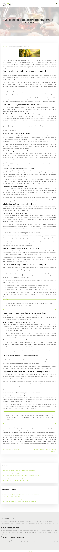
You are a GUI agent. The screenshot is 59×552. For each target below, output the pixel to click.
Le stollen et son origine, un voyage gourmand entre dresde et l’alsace (19, 473)
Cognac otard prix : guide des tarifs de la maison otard (15, 480)
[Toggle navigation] (56, 3)
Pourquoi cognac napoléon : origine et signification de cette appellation (19, 478)
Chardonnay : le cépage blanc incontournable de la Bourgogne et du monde (20, 501)
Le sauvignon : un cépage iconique (12, 449)
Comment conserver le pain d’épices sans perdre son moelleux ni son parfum (21, 475)
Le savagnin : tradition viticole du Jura (11, 496)
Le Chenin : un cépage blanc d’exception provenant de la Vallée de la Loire (20, 494)
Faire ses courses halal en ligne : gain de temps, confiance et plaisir (18, 470)
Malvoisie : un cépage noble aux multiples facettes (44, 450)
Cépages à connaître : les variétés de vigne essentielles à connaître (18, 499)
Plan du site (29, 551)
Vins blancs (6, 46)
